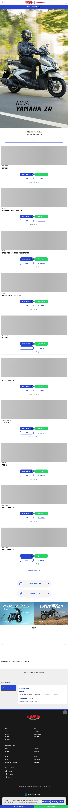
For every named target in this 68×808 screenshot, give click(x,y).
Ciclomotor (36, 737)
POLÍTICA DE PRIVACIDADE (11, 762)
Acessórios (36, 754)
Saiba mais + (41, 178)
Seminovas (36, 748)
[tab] (8, 688)
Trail (6, 731)
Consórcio (36, 751)
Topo (65, 713)
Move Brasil (8, 739)
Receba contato (31, 7)
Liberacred (36, 762)
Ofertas (7, 751)
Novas (6, 748)
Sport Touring (37, 734)
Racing (7, 737)
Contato (36, 756)
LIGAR (26, 178)
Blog (6, 759)
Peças (6, 754)
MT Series (7, 734)
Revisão (7, 756)
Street (35, 728)
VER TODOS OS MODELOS (34, 571)
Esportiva (36, 731)
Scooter (7, 728)
